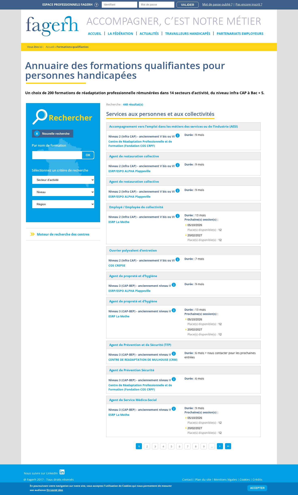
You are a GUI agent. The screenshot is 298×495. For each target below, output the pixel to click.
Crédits (257, 479)
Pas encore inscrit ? (249, 4)
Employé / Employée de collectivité (136, 207)
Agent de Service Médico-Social (133, 400)
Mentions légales (225, 479)
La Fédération (120, 33)
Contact (187, 479)
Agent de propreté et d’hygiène (133, 276)
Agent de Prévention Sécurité (131, 370)
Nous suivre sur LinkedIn (41, 473)
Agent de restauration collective (134, 156)
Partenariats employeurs (240, 33)
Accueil (94, 33)
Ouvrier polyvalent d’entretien (133, 250)
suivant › (220, 446)
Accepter (257, 488)
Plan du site (203, 479)
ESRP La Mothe (118, 222)
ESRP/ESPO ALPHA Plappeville (129, 171)
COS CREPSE (116, 265)
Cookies (245, 479)
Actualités (149, 33)
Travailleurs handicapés (187, 33)
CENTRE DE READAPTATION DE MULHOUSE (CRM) (142, 360)
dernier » (228, 446)
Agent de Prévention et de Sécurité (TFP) (140, 345)
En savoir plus (55, 490)
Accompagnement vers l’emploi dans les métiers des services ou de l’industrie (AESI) (173, 126)
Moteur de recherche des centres (63, 234)
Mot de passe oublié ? (217, 4)
